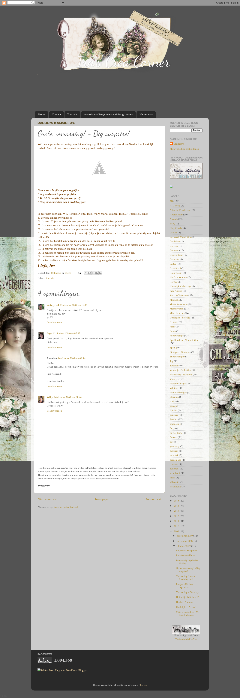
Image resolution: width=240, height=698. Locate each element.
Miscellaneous (177, 313)
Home (41, 114)
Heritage (174, 281)
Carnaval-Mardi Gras (181, 236)
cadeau (173, 405)
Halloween (175, 272)
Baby (172, 223)
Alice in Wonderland (180, 210)
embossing (175, 423)
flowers (173, 437)
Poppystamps (177, 335)
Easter (173, 263)
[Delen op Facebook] (97, 273)
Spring (173, 347)
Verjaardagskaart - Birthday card (185, 578)
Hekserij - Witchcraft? (187, 597)
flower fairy (176, 432)
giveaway (175, 446)
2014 (177, 505)
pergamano (175, 459)
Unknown (178, 144)
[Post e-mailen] (79, 272)
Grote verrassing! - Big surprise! (188, 569)
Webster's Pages (178, 383)
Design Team (176, 254)
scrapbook (175, 473)
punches (174, 468)
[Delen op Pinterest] (100, 273)
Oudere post (153, 499)
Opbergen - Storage (180, 317)
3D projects (146, 114)
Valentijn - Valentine (180, 370)
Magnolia (175, 299)
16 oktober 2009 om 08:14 (72, 358)
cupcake (174, 414)
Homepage (101, 499)
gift (171, 441)
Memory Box (177, 308)
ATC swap (175, 205)
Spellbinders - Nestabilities (184, 340)
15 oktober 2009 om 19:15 (74, 305)
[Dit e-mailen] (86, 273)
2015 (177, 500)
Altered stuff (176, 214)
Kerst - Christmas (179, 295)
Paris (172, 326)
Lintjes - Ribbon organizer (184, 585)
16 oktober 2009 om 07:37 (66, 333)
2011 (177, 521)
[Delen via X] (93, 273)
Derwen (174, 245)
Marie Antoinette (179, 304)
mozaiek (174, 455)
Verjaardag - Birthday (181, 374)
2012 (177, 516)
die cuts (174, 419)
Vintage (174, 379)
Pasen (173, 331)
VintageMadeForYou (186, 638)
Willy (50, 397)
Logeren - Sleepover (186, 550)
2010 (177, 526)
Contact (56, 114)
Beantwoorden (54, 322)
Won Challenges (178, 392)
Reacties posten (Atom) (66, 507)
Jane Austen (176, 290)
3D (171, 201)
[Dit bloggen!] (90, 273)
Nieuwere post (47, 499)
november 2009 (185, 541)
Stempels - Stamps (179, 352)
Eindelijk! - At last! (186, 607)
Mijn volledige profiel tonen (184, 148)
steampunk (175, 486)
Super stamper (177, 356)
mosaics (174, 450)
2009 (177, 531)
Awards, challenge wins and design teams (108, 114)
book (172, 401)
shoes (172, 477)
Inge (49, 333)
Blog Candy (176, 228)
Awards (50, 278)
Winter (173, 388)
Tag (171, 361)
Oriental (174, 322)
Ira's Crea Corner (123, 61)
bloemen (174, 396)
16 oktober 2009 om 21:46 (68, 397)
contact (173, 410)
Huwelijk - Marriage (180, 286)
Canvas (173, 232)
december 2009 (185, 535)
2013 (177, 510)
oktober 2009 (184, 546)
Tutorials (72, 114)
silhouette (175, 482)
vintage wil (53, 305)
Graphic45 (175, 268)
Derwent (174, 250)
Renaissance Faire (185, 555)
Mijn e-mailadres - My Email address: (188, 613)
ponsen (173, 464)
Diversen (174, 259)
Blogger (143, 685)
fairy (172, 428)
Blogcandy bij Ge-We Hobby (187, 562)
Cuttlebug (175, 241)
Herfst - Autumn (178, 277)
